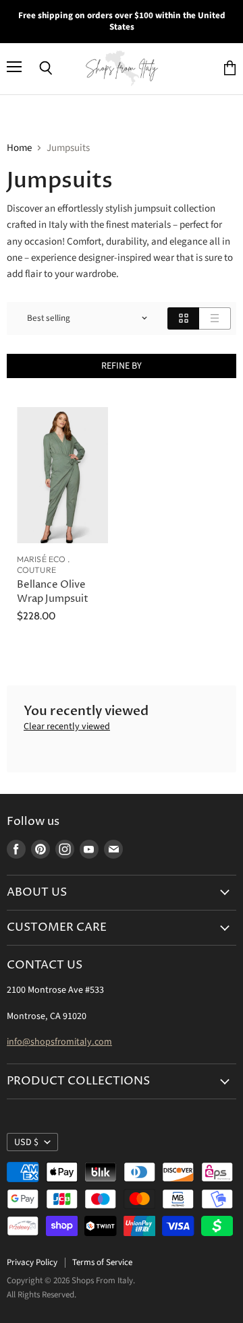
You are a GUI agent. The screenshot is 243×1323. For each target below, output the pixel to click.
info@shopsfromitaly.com (59, 1042)
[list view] (215, 318)
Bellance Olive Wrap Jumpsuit (52, 591)
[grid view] (183, 318)
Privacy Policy (32, 1262)
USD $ (26, 1142)
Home (19, 148)
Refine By (121, 366)
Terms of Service (102, 1262)
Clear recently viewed (67, 726)
